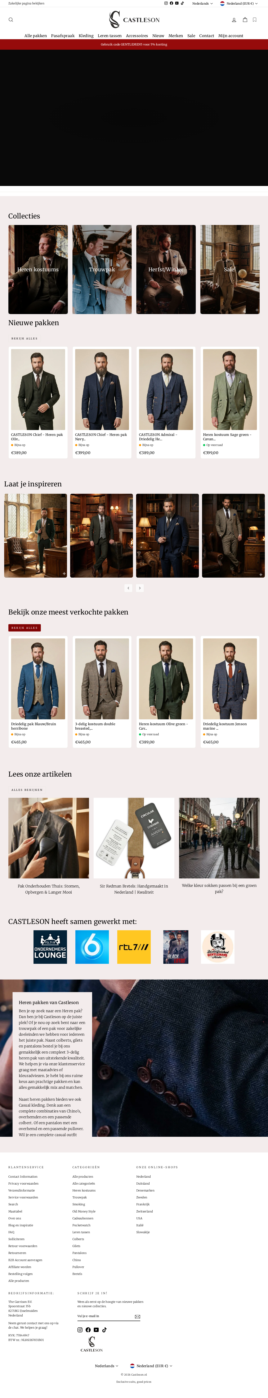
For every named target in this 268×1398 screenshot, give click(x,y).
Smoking (78, 1204)
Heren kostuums (84, 1190)
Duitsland (143, 1183)
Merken (176, 35)
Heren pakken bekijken (133, 134)
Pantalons (79, 1253)
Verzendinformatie (21, 1190)
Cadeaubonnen (83, 1218)
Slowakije (143, 1232)
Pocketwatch (81, 1225)
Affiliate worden (19, 1267)
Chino (76, 1260)
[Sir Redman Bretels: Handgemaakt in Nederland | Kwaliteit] (134, 838)
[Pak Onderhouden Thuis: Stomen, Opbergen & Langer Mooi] (48, 838)
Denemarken (145, 1190)
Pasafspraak (63, 35)
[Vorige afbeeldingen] (128, 588)
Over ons (14, 1218)
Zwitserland (144, 1211)
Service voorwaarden (23, 1197)
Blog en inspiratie (20, 1225)
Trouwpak (79, 1197)
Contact (206, 35)
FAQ (11, 1232)
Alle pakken (35, 35)
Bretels (77, 1274)
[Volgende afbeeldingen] (140, 588)
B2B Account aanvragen (25, 1260)
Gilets (76, 1246)
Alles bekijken (27, 789)
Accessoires (137, 35)
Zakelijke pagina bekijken (26, 3)
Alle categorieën (83, 1183)
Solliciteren (16, 1239)
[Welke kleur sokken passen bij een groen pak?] (219, 838)
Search (13, 1204)
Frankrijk (143, 1204)
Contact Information (23, 1176)
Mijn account (230, 35)
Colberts (78, 1239)
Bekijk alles (25, 338)
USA (139, 1218)
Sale (191, 35)
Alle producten (18, 1281)
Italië (139, 1225)
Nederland (143, 1176)
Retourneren (17, 1253)
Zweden (141, 1197)
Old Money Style (84, 1211)
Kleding (86, 35)
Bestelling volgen (20, 1274)
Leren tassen (110, 35)
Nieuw (158, 35)
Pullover (78, 1267)
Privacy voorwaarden (23, 1183)
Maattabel (15, 1211)
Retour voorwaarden (22, 1246)
